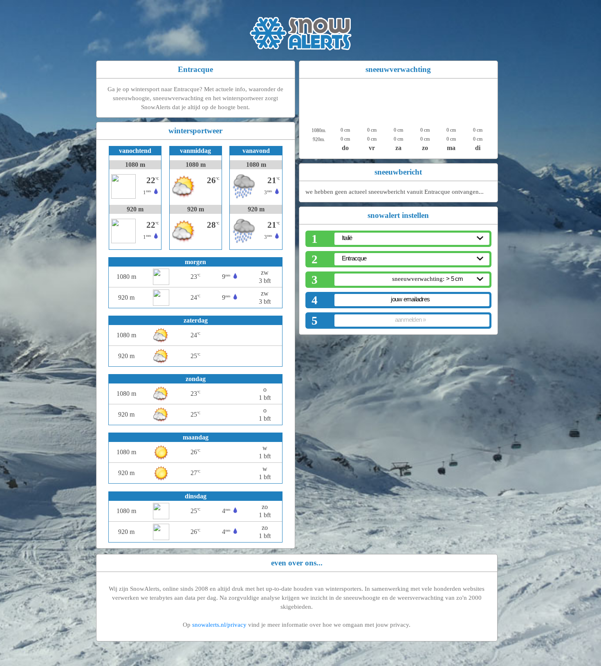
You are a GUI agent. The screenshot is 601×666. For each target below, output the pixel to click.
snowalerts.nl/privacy (219, 624)
